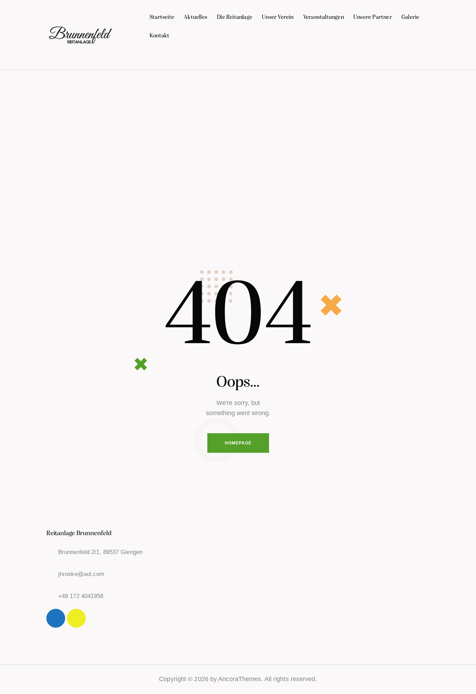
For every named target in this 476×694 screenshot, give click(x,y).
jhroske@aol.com (81, 574)
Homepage (238, 443)
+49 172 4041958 (80, 596)
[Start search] (425, 57)
